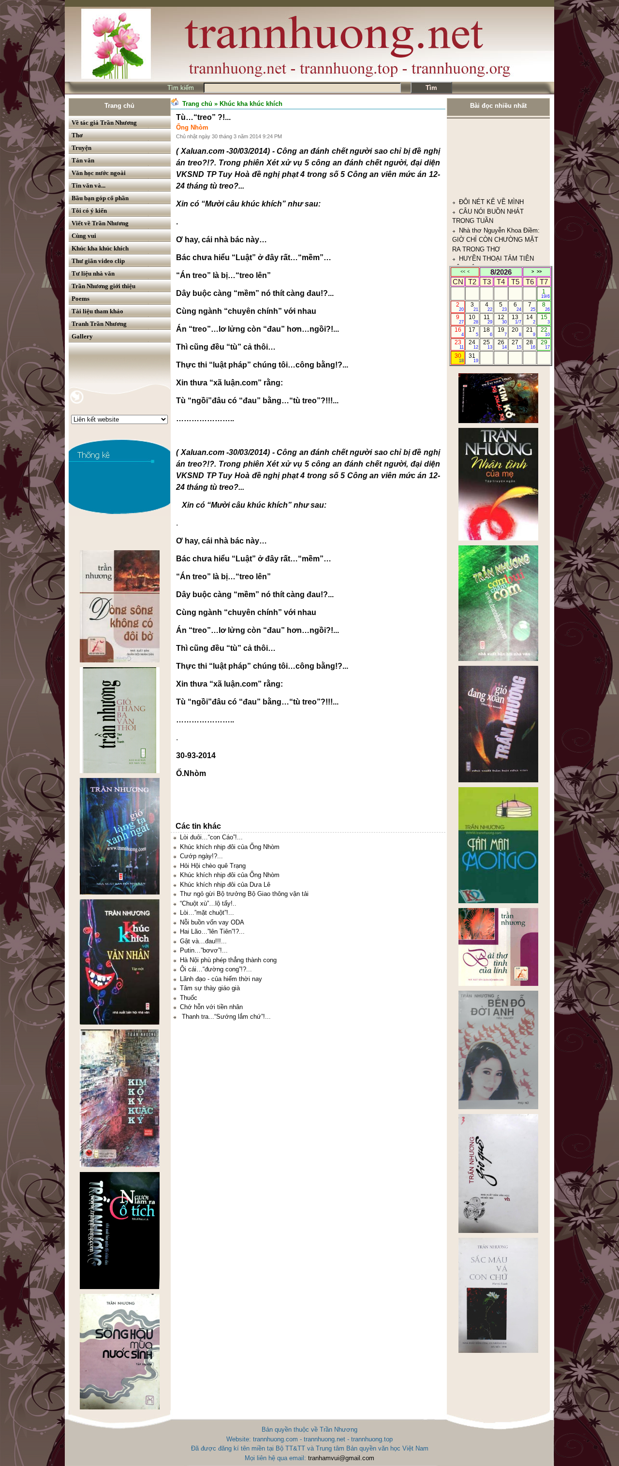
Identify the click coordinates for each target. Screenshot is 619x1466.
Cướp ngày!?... (201, 856)
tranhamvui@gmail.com (341, 1458)
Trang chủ (119, 105)
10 (473, 319)
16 (459, 331)
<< (462, 271)
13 (516, 319)
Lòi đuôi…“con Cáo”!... (211, 837)
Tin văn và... (88, 185)
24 (473, 344)
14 (530, 319)
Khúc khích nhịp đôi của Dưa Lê (225, 884)
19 (502, 331)
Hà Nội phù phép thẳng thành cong (228, 960)
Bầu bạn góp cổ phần (100, 198)
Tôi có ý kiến (89, 210)
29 (545, 344)
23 (459, 344)
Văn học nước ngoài (99, 172)
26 (502, 344)
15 (545, 319)
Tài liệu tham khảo (97, 311)
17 (473, 331)
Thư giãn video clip (98, 260)
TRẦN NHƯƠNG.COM (491, 252)
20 (516, 331)
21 (530, 331)
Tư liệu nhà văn (93, 273)
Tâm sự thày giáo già (210, 988)
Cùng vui (84, 235)
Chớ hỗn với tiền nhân (211, 1007)
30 (459, 357)
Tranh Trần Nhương (99, 323)
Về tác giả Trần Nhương (104, 122)
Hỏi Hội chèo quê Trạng (213, 865)
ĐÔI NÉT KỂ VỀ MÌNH (491, 149)
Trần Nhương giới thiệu (103, 286)
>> (539, 271)
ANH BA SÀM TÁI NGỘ (492, 224)
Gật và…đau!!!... (203, 941)
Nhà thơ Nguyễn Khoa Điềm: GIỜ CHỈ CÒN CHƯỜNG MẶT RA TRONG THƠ (496, 187)
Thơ (77, 135)
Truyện (81, 147)
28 (530, 344)
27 (516, 344)
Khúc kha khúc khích (100, 248)
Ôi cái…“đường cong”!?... (216, 969)
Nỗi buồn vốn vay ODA (212, 922)
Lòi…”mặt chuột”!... (207, 912)
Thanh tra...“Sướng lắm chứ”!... (225, 1016)
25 (487, 344)
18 (487, 331)
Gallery (82, 336)
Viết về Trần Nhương (100, 223)
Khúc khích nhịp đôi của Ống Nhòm (230, 846)
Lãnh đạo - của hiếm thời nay (221, 978)
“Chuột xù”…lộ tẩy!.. (208, 903)
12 (502, 319)
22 (545, 331)
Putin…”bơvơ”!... (204, 950)
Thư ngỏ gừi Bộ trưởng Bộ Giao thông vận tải (244, 893)
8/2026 (501, 272)
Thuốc (188, 997)
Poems (80, 298)
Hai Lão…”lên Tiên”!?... (212, 931)
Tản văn (83, 160)
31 (473, 357)
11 (488, 319)
